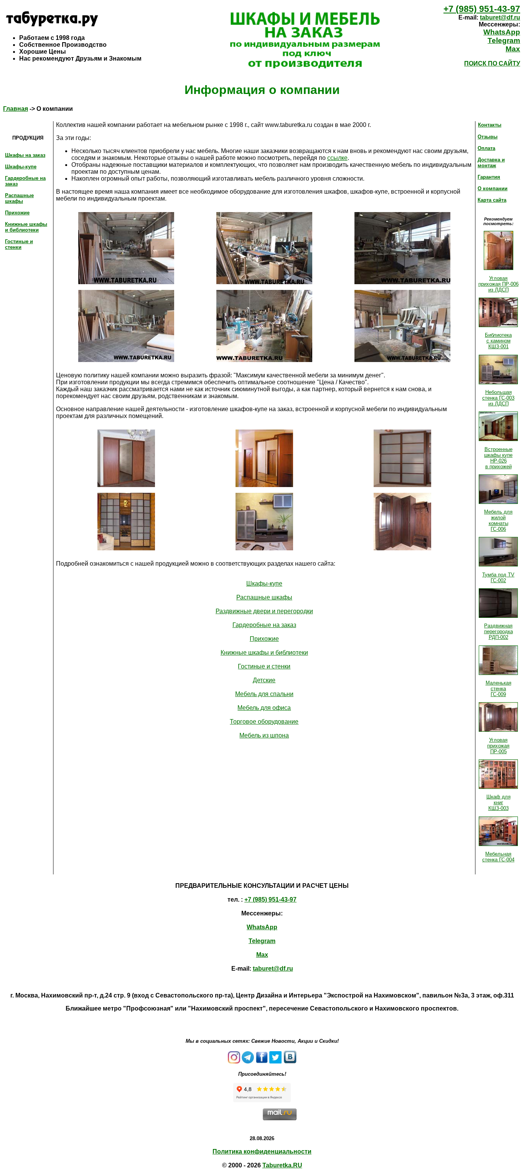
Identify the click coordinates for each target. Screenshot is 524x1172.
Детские (264, 680)
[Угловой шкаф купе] (264, 485)
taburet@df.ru (500, 17)
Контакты (489, 125)
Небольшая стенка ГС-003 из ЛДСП (498, 398)
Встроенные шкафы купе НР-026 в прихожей (498, 457)
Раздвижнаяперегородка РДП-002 (498, 631)
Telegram (504, 40)
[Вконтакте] (290, 1061)
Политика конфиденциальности (262, 1151)
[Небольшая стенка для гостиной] (264, 548)
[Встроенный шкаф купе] (126, 485)
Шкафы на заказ (25, 155)
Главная (15, 108)
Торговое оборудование (264, 721)
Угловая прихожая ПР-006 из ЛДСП (498, 284)
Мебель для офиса (264, 708)
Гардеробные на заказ (264, 625)
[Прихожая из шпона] (402, 548)
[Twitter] (275, 1061)
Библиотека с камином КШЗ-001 (498, 340)
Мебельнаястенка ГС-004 (498, 857)
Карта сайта (492, 200)
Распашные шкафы (19, 198)
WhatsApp (501, 32)
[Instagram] (234, 1061)
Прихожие (17, 213)
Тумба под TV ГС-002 (498, 577)
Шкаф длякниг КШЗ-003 (498, 802)
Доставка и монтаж (491, 162)
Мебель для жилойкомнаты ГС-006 (498, 520)
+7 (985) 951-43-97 (481, 9)
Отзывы (488, 137)
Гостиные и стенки (19, 244)
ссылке (337, 158)
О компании (493, 188)
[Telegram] (248, 1061)
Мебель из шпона (264, 735)
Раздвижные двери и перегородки (264, 611)
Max (513, 49)
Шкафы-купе (20, 167)
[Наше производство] (126, 282)
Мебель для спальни (264, 694)
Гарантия (489, 177)
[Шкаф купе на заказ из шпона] (402, 485)
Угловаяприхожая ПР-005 (498, 745)
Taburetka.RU (282, 1165)
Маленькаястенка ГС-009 (498, 688)
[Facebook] (261, 1061)
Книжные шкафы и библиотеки (26, 227)
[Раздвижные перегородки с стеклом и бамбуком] (126, 548)
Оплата (486, 148)
